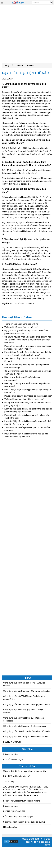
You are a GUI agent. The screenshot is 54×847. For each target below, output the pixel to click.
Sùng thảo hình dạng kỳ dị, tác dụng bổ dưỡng (24, 822)
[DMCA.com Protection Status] (11, 842)
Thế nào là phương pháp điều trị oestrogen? (24, 399)
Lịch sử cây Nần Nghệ (13, 759)
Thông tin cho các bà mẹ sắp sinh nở (21, 324)
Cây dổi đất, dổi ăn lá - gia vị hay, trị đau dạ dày (24, 771)
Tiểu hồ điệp (9, 781)
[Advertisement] (27, 34)
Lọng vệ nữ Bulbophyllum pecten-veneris (21, 801)
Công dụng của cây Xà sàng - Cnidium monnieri (24, 726)
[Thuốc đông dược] (17, 2)
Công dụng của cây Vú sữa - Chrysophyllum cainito (26, 704)
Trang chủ (8, 65)
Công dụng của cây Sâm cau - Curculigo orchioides (26, 691)
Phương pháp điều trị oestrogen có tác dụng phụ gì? (28, 396)
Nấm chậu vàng (10, 827)
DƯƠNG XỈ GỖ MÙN (12, 742)
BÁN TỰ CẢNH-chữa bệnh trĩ (16, 776)
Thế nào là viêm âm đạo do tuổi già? (21, 327)
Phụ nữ (30, 65)
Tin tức (19, 65)
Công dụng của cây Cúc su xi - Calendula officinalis (26, 731)
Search (50, 2)
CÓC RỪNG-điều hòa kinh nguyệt (18, 816)
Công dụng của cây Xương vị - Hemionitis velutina (25, 736)
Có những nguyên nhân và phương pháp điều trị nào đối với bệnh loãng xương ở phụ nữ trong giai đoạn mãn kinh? (27, 340)
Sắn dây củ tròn (10, 754)
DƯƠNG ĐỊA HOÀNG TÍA (14, 811)
